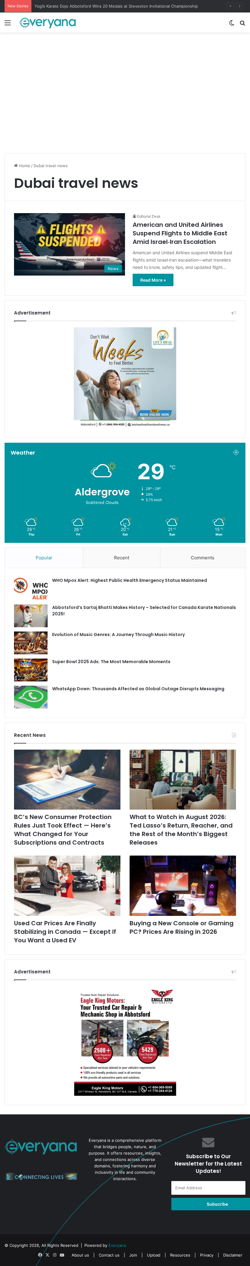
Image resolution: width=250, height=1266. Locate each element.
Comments (202, 558)
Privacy (206, 1255)
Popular (44, 558)
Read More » (153, 280)
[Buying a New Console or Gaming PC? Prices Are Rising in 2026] (183, 886)
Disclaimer (232, 1255)
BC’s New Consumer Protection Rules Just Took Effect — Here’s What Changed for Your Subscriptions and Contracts (63, 830)
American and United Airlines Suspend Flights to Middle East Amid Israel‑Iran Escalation (180, 233)
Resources (180, 1255)
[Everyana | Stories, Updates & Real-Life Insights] (48, 22)
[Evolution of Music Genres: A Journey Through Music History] (31, 642)
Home (24, 165)
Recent (121, 558)
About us (80, 1255)
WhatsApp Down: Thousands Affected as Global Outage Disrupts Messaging (138, 689)
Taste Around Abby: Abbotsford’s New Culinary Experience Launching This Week (111, 6)
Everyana (117, 1245)
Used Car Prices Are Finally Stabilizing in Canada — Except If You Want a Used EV (65, 931)
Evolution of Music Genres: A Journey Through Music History (118, 634)
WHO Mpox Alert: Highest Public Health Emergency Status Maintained (129, 580)
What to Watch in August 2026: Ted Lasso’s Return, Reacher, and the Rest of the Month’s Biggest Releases (181, 830)
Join (133, 1255)
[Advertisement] (125, 106)
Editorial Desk (149, 216)
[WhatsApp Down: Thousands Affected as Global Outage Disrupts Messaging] (31, 697)
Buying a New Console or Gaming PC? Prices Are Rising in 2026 (182, 927)
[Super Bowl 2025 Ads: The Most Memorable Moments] (31, 670)
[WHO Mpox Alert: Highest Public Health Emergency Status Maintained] (31, 588)
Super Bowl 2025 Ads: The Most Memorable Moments (111, 662)
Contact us (109, 1255)
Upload (154, 1255)
